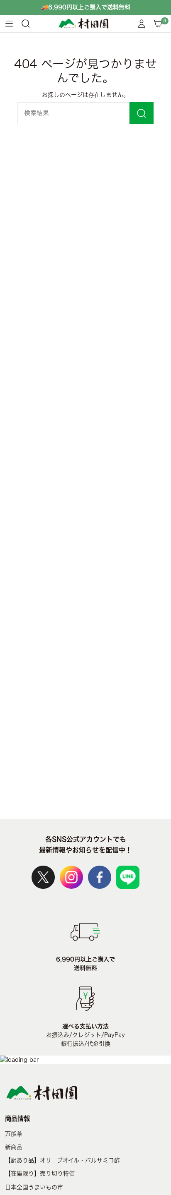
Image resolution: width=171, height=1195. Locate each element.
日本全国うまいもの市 (34, 1187)
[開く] (9, 23)
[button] (25, 23)
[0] (158, 23)
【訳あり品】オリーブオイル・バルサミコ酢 (62, 1160)
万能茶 (13, 1134)
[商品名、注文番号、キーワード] (141, 113)
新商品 (13, 1147)
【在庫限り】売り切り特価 (40, 1173)
